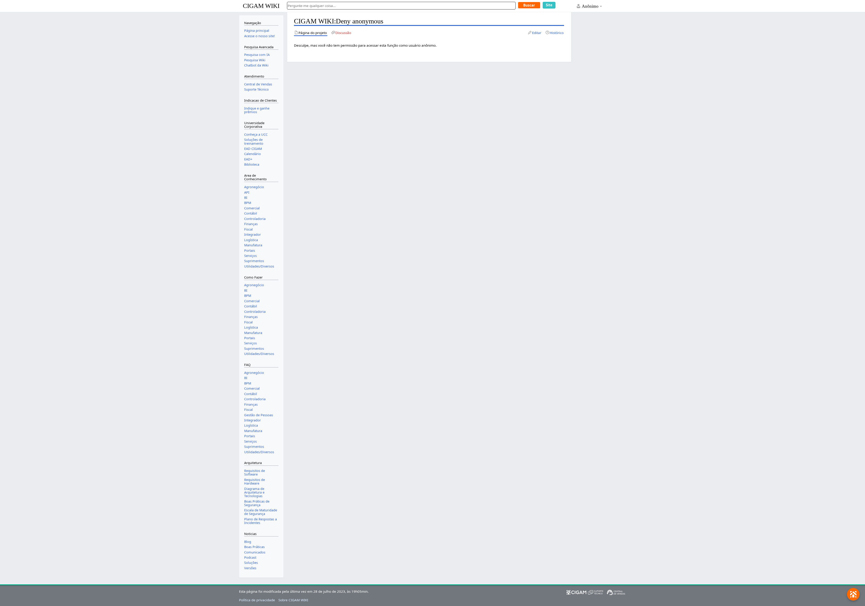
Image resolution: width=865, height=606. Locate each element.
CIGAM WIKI (261, 5)
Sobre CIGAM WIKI (293, 600)
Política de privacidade (257, 600)
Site (549, 5)
